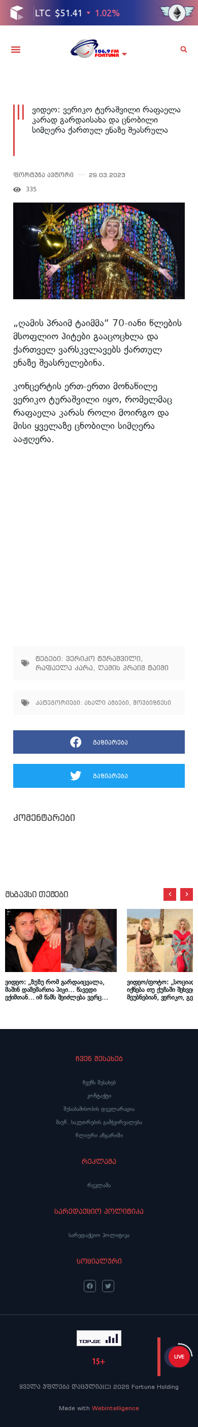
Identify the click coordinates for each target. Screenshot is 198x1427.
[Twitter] (108, 1286)
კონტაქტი (99, 1095)
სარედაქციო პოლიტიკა (99, 1235)
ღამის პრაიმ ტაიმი (133, 667)
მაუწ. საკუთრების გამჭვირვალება (99, 1122)
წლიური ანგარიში (99, 1135)
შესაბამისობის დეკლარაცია (99, 1108)
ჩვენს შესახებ (99, 1082)
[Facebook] (90, 1286)
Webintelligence (115, 1408)
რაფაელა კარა (64, 667)
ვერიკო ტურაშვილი (103, 658)
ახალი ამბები (106, 702)
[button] (15, 49)
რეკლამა (99, 1185)
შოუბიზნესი (152, 702)
